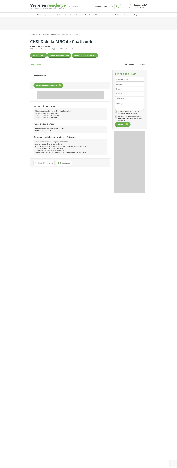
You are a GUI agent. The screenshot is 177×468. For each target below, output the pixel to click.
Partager (142, 64)
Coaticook (44, 34)
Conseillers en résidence (73, 15)
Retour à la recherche (45, 163)
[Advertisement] (88, 23)
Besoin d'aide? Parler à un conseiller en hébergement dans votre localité (60, 153)
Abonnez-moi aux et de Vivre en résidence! (130, 118)
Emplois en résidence (92, 15)
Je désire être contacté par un (128, 112)
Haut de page (65, 163)
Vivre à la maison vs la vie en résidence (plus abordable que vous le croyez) (61, 146)
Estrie (38, 34)
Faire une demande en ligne (46, 85)
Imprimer (131, 64)
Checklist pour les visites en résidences (49, 148)
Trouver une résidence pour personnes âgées (51, 142)
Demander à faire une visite (84, 55)
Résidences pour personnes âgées (49, 15)
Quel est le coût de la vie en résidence (48, 144)
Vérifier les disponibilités (59, 55)
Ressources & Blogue (131, 15)
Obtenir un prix (38, 55)
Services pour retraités (112, 15)
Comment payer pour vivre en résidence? (49, 150)
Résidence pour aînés (46, 113)
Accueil (32, 34)
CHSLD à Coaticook (40, 46)
